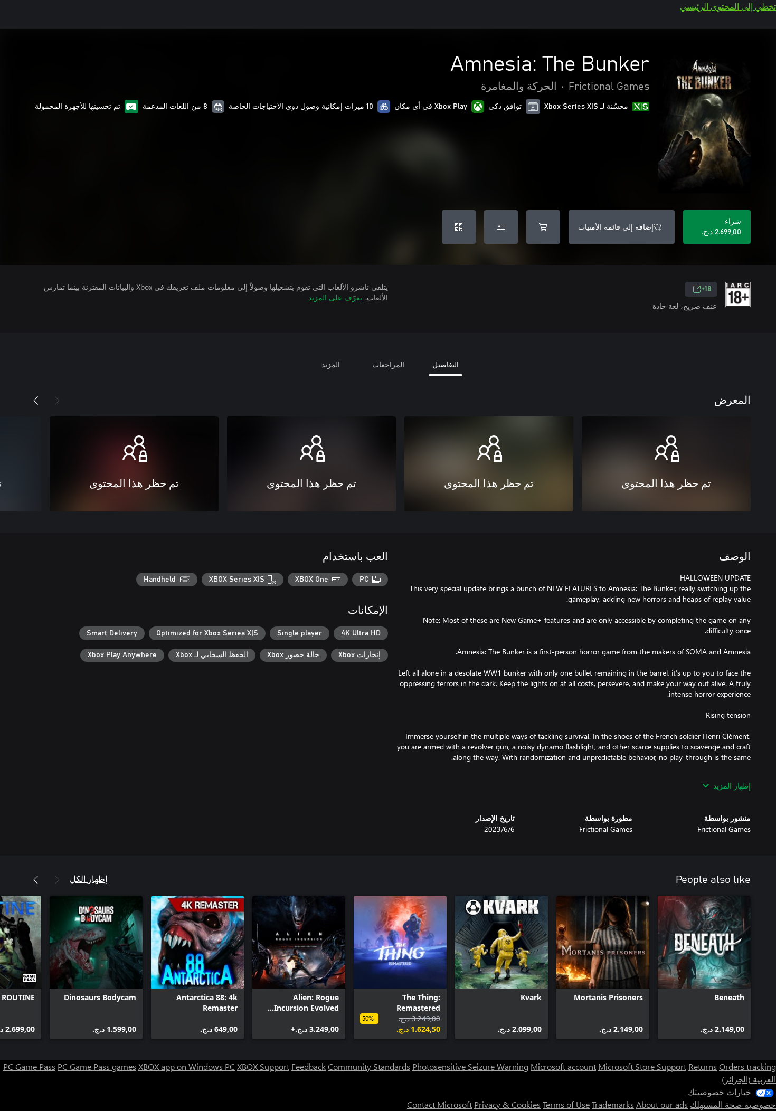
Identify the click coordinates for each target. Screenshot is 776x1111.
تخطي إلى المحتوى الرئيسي (728, 6)
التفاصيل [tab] (445, 364)
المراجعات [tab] (388, 364)
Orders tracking (747, 1066)
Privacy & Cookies (507, 1104)
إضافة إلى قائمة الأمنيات (616, 227)
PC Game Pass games (97, 1066)
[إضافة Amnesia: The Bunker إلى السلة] (543, 227)
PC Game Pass (29, 1066)
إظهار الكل (88, 878)
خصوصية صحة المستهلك (733, 1104)
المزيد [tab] (330, 364)
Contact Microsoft (439, 1104)
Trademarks (613, 1104)
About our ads (662, 1104)
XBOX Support (263, 1066)
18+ (706, 289)
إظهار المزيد (732, 786)
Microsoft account (563, 1066)
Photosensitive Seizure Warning (470, 1066)
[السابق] (57, 400)
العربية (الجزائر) (749, 1079)
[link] (704, 967)
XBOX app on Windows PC (186, 1066)
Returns (702, 1066)
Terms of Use (566, 1104)
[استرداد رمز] (459, 227)
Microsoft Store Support (642, 1066)
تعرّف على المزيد (335, 297)
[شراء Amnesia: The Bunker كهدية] (501, 227)
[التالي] (35, 400)
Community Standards (369, 1066)
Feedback (308, 1066)
